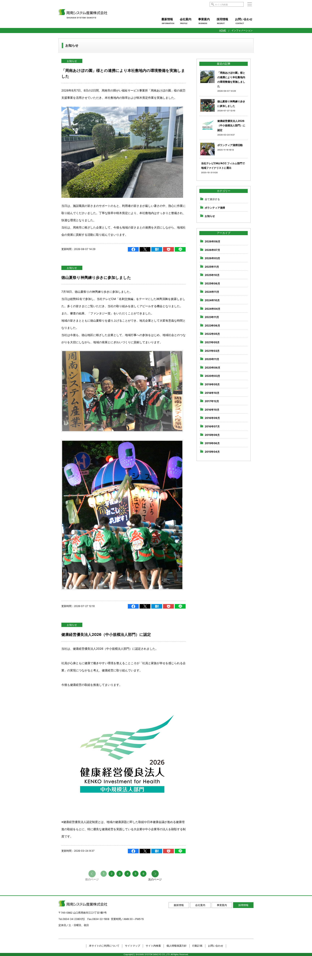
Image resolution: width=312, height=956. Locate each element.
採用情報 (222, 20)
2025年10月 (212, 274)
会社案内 (185, 20)
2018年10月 (212, 392)
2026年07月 (212, 249)
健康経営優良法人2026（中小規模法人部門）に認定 (106, 634)
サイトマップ (132, 945)
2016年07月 (212, 426)
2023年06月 (212, 325)
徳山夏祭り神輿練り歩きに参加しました (96, 277)
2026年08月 (212, 241)
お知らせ (72, 61)
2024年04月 (212, 308)
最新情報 (167, 20)
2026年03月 (212, 258)
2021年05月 (212, 342)
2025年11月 (212, 266)
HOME (222, 30)
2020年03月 (212, 375)
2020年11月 (212, 359)
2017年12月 (212, 401)
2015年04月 (212, 451)
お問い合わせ (243, 20)
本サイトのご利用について (104, 945)
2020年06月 (212, 367)
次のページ (155, 879)
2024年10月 (212, 300)
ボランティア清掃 (215, 207)
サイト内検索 (153, 945)
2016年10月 (212, 409)
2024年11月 (212, 291)
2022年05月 (212, 333)
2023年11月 (212, 317)
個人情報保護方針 (176, 945)
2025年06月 (212, 283)
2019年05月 (212, 384)
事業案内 (204, 20)
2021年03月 (212, 350)
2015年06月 (212, 443)
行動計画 (197, 945)
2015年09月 (212, 434)
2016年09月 (212, 417)
